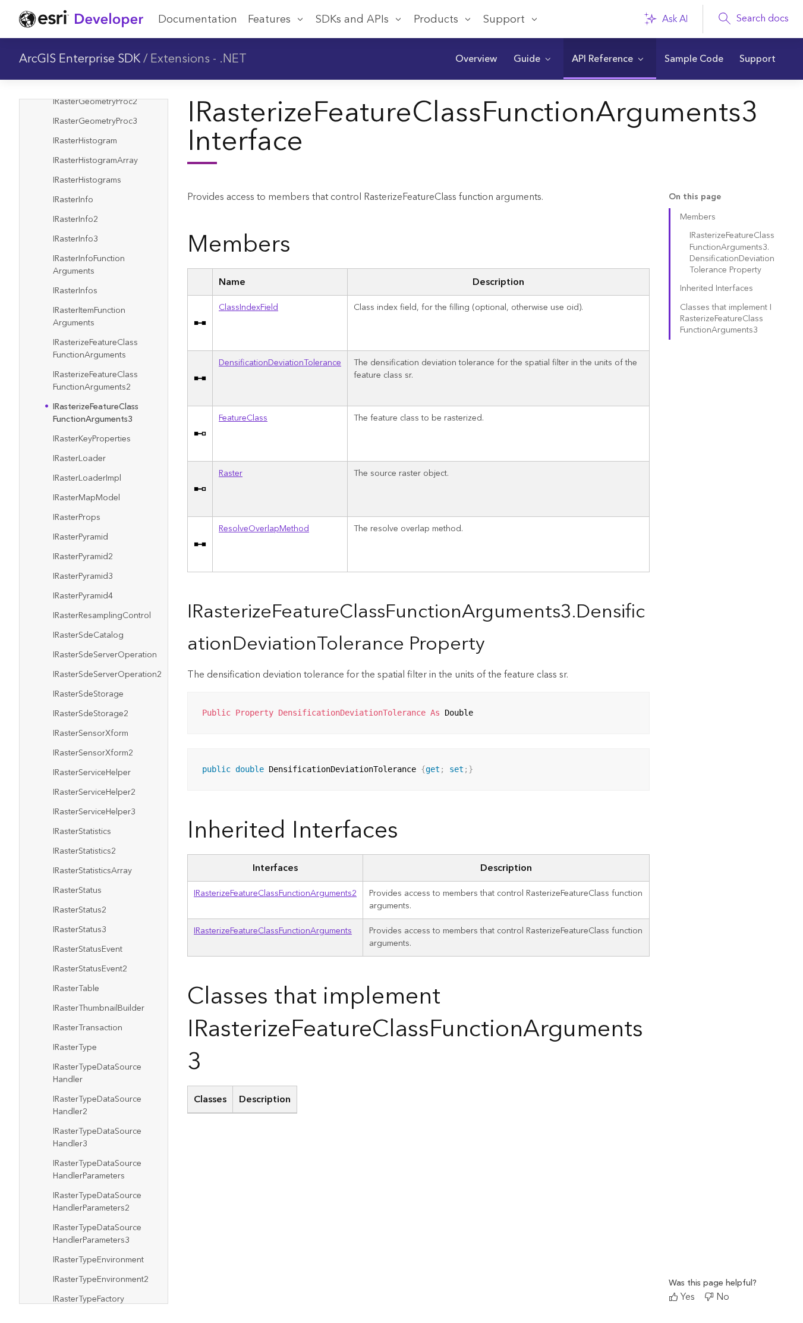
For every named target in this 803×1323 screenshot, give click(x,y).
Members (698, 217)
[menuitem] (476, 59)
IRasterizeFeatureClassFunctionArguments (273, 931)
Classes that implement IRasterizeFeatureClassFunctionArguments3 (725, 319)
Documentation (197, 19)
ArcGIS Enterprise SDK (79, 59)
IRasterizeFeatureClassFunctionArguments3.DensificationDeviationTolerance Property (731, 252)
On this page (695, 197)
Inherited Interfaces (716, 288)
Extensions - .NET (198, 59)
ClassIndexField (248, 307)
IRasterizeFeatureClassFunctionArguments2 (275, 893)
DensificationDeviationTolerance (280, 363)
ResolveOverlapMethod (264, 529)
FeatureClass (243, 418)
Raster (231, 473)
